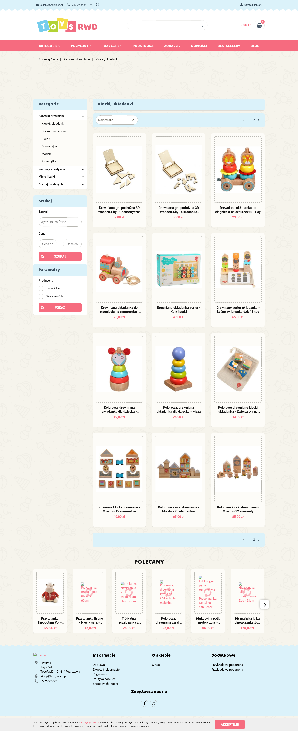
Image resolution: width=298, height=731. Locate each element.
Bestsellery (229, 47)
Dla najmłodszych (51, 184)
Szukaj (60, 256)
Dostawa (99, 665)
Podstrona (143, 47)
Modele (47, 154)
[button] (119, 656)
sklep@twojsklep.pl (51, 4)
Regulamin (100, 674)
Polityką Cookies (90, 722)
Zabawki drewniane (52, 116)
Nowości (199, 47)
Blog (255, 47)
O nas (156, 665)
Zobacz (171, 47)
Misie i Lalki (47, 176)
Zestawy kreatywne (52, 169)
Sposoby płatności (105, 684)
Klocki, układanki (53, 123)
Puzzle (46, 139)
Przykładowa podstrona (227, 665)
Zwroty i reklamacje (106, 669)
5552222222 (78, 4)
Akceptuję (230, 724)
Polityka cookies (104, 679)
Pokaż (60, 308)
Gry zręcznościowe (54, 131)
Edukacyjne (49, 146)
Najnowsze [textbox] (105, 120)
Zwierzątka (49, 161)
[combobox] (117, 120)
